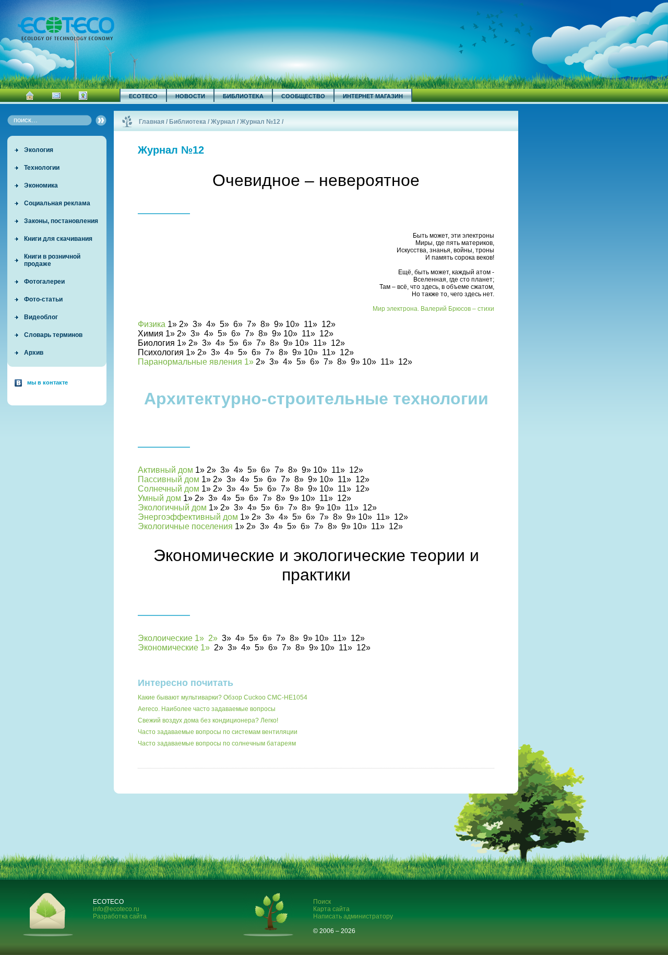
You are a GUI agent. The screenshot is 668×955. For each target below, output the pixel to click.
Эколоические (165, 638)
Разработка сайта (120, 916)
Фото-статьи (43, 299)
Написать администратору (353, 916)
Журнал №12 (260, 121)
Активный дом (165, 469)
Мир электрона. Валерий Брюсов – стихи (433, 308)
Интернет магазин (373, 96)
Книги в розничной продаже (52, 260)
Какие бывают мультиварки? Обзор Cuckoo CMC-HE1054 (222, 697)
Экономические (168, 647)
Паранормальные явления (190, 361)
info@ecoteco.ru (116, 909)
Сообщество (303, 96)
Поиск (322, 901)
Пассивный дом (168, 479)
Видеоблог (41, 317)
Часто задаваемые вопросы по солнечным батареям (217, 743)
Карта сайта (331, 909)
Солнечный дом (168, 488)
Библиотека (243, 96)
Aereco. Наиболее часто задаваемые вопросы (207, 709)
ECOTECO (143, 96)
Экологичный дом (172, 507)
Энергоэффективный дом (188, 517)
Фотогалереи (44, 281)
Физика (151, 324)
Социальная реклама (57, 203)
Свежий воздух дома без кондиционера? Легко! (208, 720)
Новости (190, 96)
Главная (151, 121)
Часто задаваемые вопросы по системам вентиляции (217, 732)
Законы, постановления (61, 221)
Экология (38, 150)
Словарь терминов (53, 335)
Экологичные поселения (185, 526)
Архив (33, 352)
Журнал (223, 121)
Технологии (41, 167)
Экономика (41, 185)
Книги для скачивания (58, 238)
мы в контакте (47, 382)
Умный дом (159, 498)
